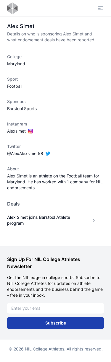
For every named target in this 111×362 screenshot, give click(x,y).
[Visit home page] (12, 8)
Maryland (16, 63)
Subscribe (55, 322)
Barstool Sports (22, 108)
